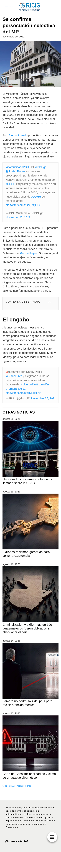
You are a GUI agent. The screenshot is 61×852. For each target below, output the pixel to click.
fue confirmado (18, 135)
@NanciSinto (14, 376)
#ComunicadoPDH (17, 167)
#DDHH (10, 184)
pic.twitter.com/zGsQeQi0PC (23, 205)
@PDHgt (40, 167)
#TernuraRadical (16, 388)
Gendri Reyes (28, 253)
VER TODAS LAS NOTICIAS (17, 786)
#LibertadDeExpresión (35, 384)
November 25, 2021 (18, 217)
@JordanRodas (15, 171)
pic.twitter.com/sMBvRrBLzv (23, 392)
